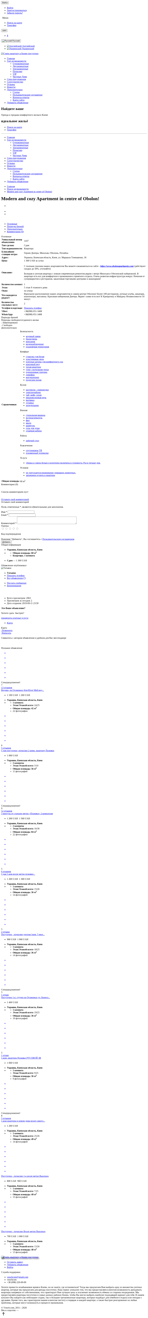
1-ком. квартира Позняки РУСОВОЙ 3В (21, 1058)
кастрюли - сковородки (37, 390)
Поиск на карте (14, 23)
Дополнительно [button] (15, 89)
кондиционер (32, 377)
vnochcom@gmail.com (17, 1277)
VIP (14, 74)
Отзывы (11, 84)
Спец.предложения (16, 79)
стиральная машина (35, 415)
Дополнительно (15, 168)
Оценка (5, 526)
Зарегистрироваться (17, 10)
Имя (4, 512)
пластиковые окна (35, 359)
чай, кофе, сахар (34, 395)
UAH (4, 30)
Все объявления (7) (16, 578)
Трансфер (11, 25)
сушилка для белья (35, 356)
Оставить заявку (15, 1262)
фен (28, 420)
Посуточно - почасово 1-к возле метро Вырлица (25, 1176)
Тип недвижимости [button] (16, 61)
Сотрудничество (15, 82)
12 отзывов (6, 811)
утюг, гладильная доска (37, 369)
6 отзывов (6, 871)
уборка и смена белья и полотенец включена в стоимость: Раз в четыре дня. (63, 463)
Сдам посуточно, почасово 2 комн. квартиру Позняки (27, 750)
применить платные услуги (14, 618)
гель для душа (33, 428)
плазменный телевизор (37, 453)
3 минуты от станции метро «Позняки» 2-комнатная (27, 813)
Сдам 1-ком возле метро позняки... (18, 874)
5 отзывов (6, 748)
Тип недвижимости (16, 140)
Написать (6, 633)
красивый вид (33, 364)
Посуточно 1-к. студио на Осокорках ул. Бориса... (25, 997)
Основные (12, 224)
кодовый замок (33, 336)
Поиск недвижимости (18, 189)
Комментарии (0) (15, 231)
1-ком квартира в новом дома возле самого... (23, 1121)
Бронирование (14, 585)
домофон (30, 375)
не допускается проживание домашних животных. (51, 472)
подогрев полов (33, 380)
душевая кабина (34, 431)
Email (4, 515)
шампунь (30, 425)
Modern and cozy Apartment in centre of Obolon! (29, 191)
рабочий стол (32, 440)
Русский (16, 41)
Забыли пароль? (15, 13)
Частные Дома (20, 76)
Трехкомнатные (20, 69)
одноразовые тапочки (36, 372)
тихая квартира (33, 367)
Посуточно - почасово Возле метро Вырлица (23, 1231)
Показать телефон (33, 308)
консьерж (30, 341)
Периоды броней (15, 226)
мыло (28, 423)
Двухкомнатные (20, 66)
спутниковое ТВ (34, 450)
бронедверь (31, 339)
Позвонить (6, 630)
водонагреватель (34, 418)
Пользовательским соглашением (58, 539)
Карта (10, 623)
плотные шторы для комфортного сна (44, 362)
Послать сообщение (16, 583)
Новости (11, 87)
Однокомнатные (21, 63)
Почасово (17, 71)
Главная (11, 58)
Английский (28, 46)
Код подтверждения (11, 534)
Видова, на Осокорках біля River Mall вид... (22, 690)
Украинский (27, 48)
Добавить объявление (17, 102)
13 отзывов (6, 687)
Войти (5, 3)
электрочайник (33, 392)
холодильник (32, 405)
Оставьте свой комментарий (15, 499)
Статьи (16, 92)
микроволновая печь (36, 397)
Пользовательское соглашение (27, 95)
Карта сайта (18, 100)
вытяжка (30, 400)
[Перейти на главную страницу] (74, 53)
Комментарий (8, 523)
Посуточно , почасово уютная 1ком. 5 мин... (23, 934)
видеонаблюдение (35, 344)
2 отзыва (5, 932)
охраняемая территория (37, 346)
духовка (30, 403)
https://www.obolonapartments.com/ (117, 266)
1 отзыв (5, 995)
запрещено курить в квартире (40, 475)
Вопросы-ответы (21, 97)
